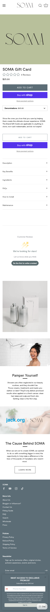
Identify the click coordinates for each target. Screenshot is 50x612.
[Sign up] (46, 570)
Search (5, 518)
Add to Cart (25, 87)
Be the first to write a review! (25, 263)
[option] (25, 306)
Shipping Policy (9, 544)
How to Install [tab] (8, 197)
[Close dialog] (45, 577)
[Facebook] (4, 488)
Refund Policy (8, 541)
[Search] (40, 6)
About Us (6, 500)
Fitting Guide (8, 511)
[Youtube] (10, 488)
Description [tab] (7, 163)
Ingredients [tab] (7, 180)
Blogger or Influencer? (12, 503)
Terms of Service (10, 548)
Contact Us (7, 507)
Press (5, 525)
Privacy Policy (8, 537)
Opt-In (25, 605)
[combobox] (8, 589)
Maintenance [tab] (8, 205)
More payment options (25, 101)
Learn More (25, 470)
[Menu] (4, 5)
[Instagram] (16, 488)
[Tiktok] (22, 488)
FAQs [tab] (5, 188)
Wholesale (7, 521)
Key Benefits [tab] (8, 171)
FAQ (4, 514)
